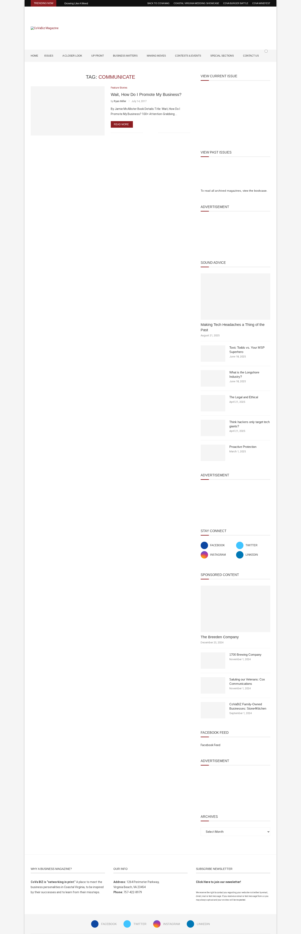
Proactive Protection (242, 446)
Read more (121, 124)
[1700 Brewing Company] (213, 660)
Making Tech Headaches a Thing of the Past (233, 327)
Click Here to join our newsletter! (218, 882)
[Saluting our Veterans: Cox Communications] (213, 685)
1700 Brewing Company (245, 654)
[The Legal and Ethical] (213, 403)
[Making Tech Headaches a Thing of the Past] (235, 296)
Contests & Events (188, 55)
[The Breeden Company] (235, 609)
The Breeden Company (220, 637)
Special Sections (222, 55)
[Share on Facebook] (149, 132)
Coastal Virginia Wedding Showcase (196, 3)
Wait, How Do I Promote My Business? (146, 94)
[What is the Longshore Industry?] (213, 378)
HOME (34, 55)
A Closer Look (72, 55)
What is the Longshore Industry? (244, 374)
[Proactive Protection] (213, 453)
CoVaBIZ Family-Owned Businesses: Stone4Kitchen (247, 706)
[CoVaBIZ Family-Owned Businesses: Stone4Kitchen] (213, 710)
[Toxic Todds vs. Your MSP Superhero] (213, 353)
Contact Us (251, 55)
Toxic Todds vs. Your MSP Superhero (247, 350)
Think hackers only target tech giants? (249, 424)
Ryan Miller (120, 101)
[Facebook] (256, 68)
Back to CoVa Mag (158, 3)
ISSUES (48, 55)
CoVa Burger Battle (235, 3)
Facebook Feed (210, 745)
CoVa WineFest (261, 3)
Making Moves (156, 55)
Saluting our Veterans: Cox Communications (247, 681)
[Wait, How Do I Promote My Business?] (68, 110)
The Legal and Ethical (243, 397)
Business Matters (125, 55)
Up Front (97, 55)
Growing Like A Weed (76, 3)
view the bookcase (255, 190)
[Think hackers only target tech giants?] (213, 428)
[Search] (268, 59)
